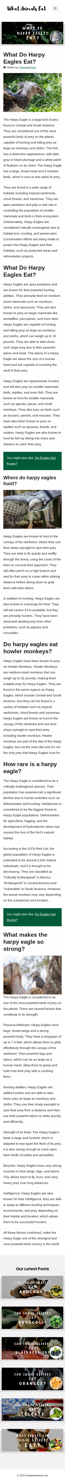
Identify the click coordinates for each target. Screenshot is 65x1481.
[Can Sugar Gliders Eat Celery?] (32, 1419)
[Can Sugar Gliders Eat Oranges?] (32, 1389)
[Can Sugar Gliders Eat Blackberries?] (32, 1358)
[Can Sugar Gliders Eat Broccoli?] (32, 1328)
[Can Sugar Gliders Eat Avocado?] (32, 1297)
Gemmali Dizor (28, 67)
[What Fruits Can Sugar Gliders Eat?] (32, 1450)
